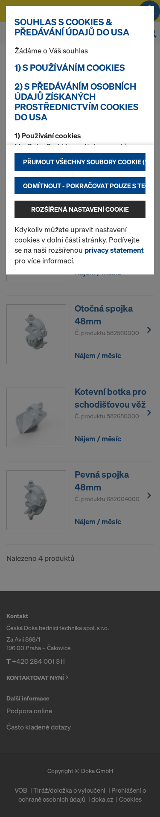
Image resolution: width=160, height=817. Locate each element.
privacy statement (114, 250)
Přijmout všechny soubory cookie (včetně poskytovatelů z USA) (84, 162)
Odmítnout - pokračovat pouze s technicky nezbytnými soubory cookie (84, 185)
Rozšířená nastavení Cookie (80, 209)
